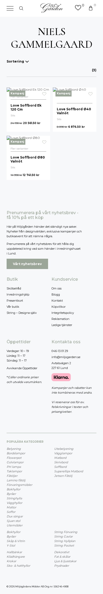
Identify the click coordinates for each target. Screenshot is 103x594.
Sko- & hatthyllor (18, 565)
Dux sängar (15, 516)
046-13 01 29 (60, 351)
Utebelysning (63, 449)
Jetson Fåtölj (63, 476)
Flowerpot (14, 458)
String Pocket (64, 545)
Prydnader (61, 565)
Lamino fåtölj (16, 480)
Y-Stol (11, 545)
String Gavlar (63, 536)
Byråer (11, 494)
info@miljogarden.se (66, 357)
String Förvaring (65, 532)
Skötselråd (14, 288)
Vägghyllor (14, 503)
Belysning (14, 449)
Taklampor (14, 471)
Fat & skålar (62, 556)
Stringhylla (14, 498)
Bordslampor (16, 453)
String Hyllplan (64, 541)
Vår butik (13, 307)
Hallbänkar (14, 552)
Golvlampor (15, 462)
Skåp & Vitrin (16, 541)
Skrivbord (61, 462)
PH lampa (14, 467)
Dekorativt (61, 552)
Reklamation (60, 319)
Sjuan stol (13, 521)
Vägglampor (63, 453)
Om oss (57, 288)
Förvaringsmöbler (19, 485)
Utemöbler (14, 525)
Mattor (11, 507)
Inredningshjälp (18, 294)
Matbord (60, 458)
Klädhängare (16, 556)
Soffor (11, 512)
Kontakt (57, 300)
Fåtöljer (12, 476)
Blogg (56, 294)
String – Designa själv (22, 313)
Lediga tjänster (62, 325)
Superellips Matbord (68, 471)
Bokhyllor (13, 489)
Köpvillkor (58, 307)
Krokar (11, 561)
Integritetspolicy (63, 313)
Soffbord (60, 467)
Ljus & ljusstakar (65, 561)
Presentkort (15, 300)
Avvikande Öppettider (22, 368)
